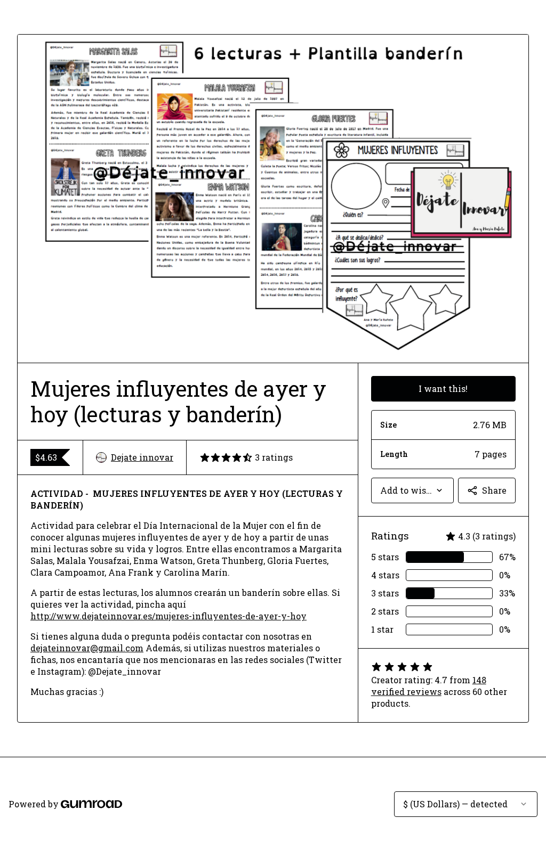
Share (494, 490)
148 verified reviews (428, 685)
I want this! (443, 388)
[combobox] (412, 490)
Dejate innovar (142, 457)
